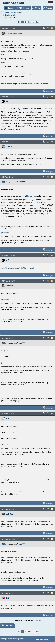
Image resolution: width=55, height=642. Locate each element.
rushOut (9, 514)
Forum (11, 8)
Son (37, 22)
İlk (19, 22)
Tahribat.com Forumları (12, 12)
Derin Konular (10, 15)
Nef (7, 101)
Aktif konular (24, 8)
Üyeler (38, 8)
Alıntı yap (49, 91)
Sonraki (31, 22)
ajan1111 (22, 33)
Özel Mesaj (52, 28)
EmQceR (9, 146)
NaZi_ (7, 598)
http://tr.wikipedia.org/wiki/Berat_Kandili (17, 268)
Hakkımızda (39, 639)
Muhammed (31, 108)
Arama (49, 8)
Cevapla (8, 625)
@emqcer (5, 232)
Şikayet (48, 28)
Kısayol (44, 28)
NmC (7, 418)
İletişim (46, 639)
